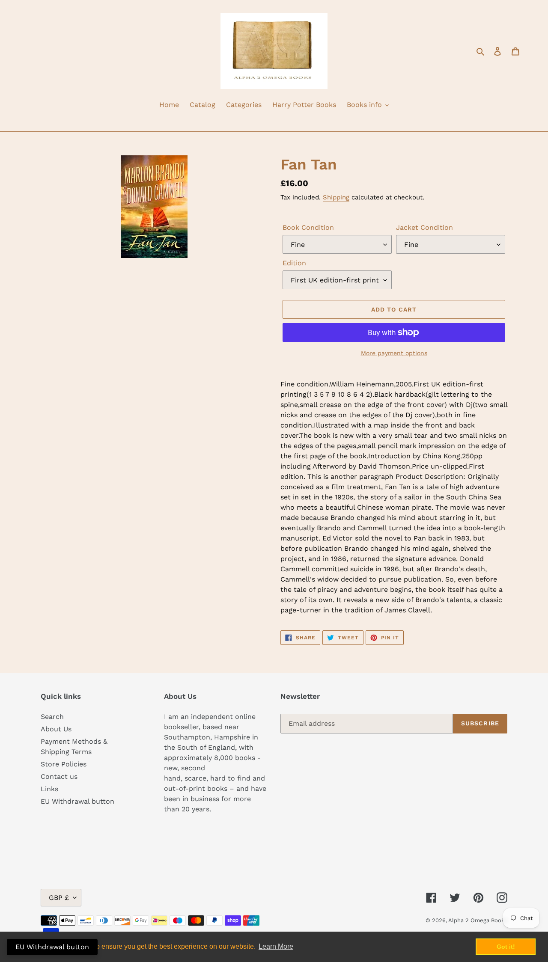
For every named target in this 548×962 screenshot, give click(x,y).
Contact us (59, 776)
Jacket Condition (424, 227)
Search (52, 717)
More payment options (394, 353)
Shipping (336, 197)
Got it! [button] (506, 946)
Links (49, 789)
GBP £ (59, 898)
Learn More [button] (276, 946)
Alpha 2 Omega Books (477, 920)
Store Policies (63, 764)
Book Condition (308, 227)
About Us (56, 729)
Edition (294, 263)
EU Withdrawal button (77, 801)
